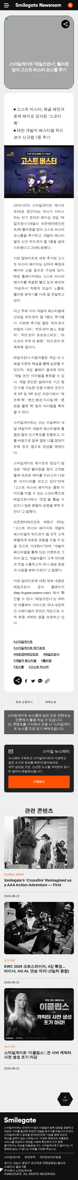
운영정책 (30, 1157)
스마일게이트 (12, 1157)
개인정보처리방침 (50, 1157)
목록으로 (50, 702)
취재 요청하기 (24, 702)
